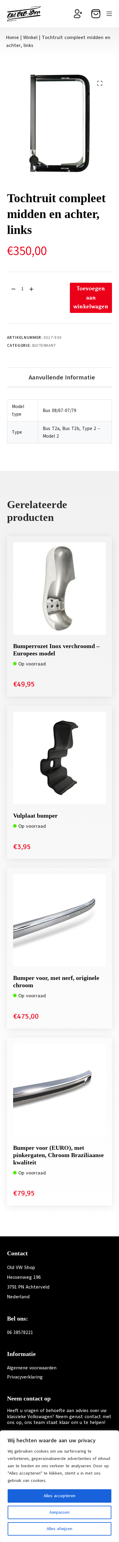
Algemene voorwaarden (31, 1368)
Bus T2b (70, 428)
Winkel (30, 37)
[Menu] (109, 13)
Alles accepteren (59, 1496)
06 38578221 (20, 1332)
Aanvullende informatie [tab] (62, 377)
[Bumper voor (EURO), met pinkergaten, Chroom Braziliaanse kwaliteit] (59, 1090)
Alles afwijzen (59, 1529)
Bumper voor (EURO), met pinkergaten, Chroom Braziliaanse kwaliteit (58, 1155)
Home (12, 37)
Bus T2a (51, 428)
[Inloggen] (78, 13)
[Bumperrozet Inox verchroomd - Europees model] (59, 588)
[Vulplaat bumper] (59, 758)
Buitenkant (44, 345)
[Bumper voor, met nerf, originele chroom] (59, 920)
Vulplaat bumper (35, 815)
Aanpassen (59, 1512)
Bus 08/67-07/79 (59, 410)
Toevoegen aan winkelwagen (90, 297)
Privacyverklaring (25, 1377)
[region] (59, 1486)
